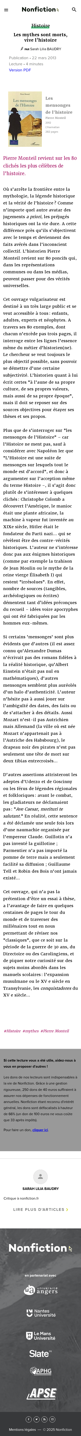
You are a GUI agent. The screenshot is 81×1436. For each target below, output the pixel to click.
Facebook (29, 1419)
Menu (6, 10)
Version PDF (20, 70)
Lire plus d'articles (39, 1209)
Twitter (37, 1419)
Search (74, 10)
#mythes (30, 1031)
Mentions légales (22, 1429)
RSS (44, 1419)
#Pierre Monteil (54, 1031)
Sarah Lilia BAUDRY (45, 49)
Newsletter (52, 1419)
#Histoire (12, 1031)
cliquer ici (40, 1130)
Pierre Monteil (55, 118)
